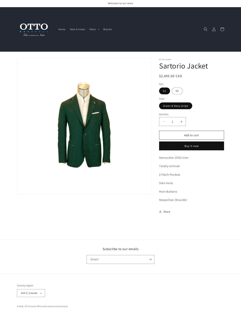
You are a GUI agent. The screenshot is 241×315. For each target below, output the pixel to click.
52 (164, 91)
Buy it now (192, 146)
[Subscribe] (150, 259)
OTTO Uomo (30, 306)
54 (177, 91)
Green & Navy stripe (175, 106)
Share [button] (166, 211)
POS (39, 306)
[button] (94, 29)
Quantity (164, 114)
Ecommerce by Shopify (57, 306)
